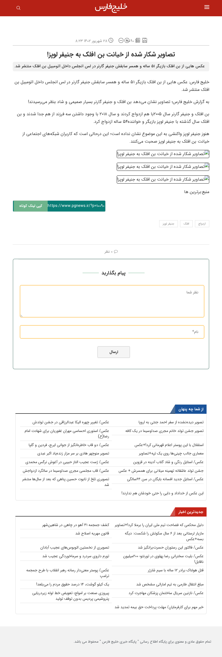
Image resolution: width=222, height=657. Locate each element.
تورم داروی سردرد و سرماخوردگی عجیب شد (75, 556)
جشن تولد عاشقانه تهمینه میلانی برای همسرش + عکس (161, 471)
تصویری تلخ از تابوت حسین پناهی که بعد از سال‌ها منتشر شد (65, 482)
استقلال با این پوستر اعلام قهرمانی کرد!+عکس (169, 445)
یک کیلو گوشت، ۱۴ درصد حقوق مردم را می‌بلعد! (72, 584)
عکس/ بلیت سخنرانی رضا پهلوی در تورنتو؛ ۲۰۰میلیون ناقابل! (163, 559)
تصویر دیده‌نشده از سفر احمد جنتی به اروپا (171, 422)
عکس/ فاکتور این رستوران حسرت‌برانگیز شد (171, 547)
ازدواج (202, 224)
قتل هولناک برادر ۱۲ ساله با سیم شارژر (176, 570)
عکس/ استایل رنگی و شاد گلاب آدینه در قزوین (168, 462)
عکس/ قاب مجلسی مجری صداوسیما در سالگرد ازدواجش (66, 471)
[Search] (18, 9)
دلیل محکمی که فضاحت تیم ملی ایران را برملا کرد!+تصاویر (159, 525)
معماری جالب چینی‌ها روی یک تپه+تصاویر (171, 453)
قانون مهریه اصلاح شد (92, 533)
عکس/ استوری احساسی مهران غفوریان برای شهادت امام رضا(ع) (67, 434)
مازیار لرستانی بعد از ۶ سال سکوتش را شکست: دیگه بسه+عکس (164, 536)
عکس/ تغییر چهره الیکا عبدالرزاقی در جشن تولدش (70, 422)
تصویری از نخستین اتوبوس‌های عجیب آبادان (74, 547)
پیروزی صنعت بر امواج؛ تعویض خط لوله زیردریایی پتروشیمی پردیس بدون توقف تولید (70, 596)
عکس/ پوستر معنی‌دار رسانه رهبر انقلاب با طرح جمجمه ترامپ (67, 573)
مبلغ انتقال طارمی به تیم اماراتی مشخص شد (170, 584)
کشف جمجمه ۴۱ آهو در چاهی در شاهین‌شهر (75, 525)
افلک (186, 224)
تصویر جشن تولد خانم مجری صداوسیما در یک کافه (164, 431)
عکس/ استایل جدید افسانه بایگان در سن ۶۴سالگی (165, 479)
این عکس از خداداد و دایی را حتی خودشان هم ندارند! (163, 493)
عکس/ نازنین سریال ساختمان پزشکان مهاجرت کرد (166, 593)
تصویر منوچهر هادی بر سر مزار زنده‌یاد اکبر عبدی (73, 453)
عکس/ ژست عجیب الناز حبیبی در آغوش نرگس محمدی (67, 462)
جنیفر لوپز (168, 224)
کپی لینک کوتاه (30, 206)
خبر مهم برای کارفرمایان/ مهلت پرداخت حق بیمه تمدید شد (159, 607)
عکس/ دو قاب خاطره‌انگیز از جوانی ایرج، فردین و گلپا (69, 445)
